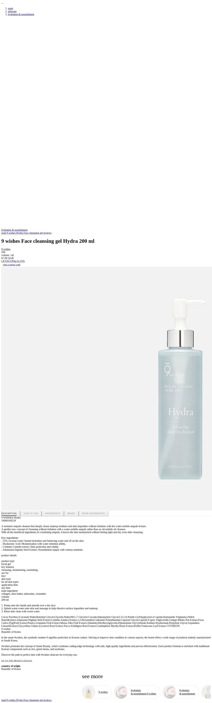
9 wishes (5, 249)
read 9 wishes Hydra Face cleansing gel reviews (26, 233)
